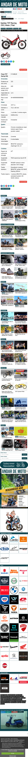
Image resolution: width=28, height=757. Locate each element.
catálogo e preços (8, 12)
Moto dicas (3, 396)
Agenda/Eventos (11, 695)
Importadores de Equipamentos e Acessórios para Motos (13, 701)
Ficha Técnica (7, 738)
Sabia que (3, 367)
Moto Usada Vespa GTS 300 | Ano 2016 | (12, 710)
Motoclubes (13, 702)
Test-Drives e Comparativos (7, 224)
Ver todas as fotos (9, 28)
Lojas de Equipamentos (17, 699)
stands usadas (9, 13)
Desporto (3, 339)
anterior (15, 18)
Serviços (2, 704)
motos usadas (14, 12)
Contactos (3, 738)
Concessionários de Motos (6, 698)
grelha (4, 16)
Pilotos (23, 702)
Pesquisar (24, 454)
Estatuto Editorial (14, 738)
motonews (14, 13)
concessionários (3, 13)
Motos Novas (19, 695)
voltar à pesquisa (21, 18)
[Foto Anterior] (6, 40)
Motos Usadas (4, 695)
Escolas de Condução (5, 702)
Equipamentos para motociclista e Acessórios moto (12, 696)
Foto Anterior (3, 28)
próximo (3, 20)
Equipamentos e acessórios (7, 253)
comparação (9, 16)
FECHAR (12, 753)
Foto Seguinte (15, 28)
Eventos (3, 425)
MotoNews (3, 195)
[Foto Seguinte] (22, 40)
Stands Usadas (16, 698)
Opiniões (3, 281)
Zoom (20, 28)
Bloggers (19, 702)
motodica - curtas (4, 15)
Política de (12, 755)
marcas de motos (21, 12)
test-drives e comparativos (22, 13)
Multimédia (3, 310)
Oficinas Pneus (7, 699)
